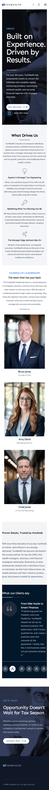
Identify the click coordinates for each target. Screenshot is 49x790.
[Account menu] (39, 5)
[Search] (33, 5)
